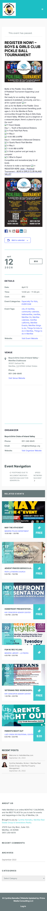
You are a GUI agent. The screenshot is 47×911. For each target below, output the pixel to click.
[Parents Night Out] (23, 715)
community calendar (30, 311)
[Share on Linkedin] (21, 231)
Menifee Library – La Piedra (16, 653)
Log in (23, 906)
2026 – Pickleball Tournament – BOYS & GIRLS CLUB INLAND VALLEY (23, 171)
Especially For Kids (29, 301)
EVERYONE (26, 304)
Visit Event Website (30, 338)
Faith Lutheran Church (15, 572)
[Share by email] (25, 231)
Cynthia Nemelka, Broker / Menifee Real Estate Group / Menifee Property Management (25, 765)
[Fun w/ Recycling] (23, 634)
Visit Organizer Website (32, 450)
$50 (36, 261)
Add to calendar (18, 240)
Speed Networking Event (38, 475)
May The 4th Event (14, 527)
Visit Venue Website (16, 378)
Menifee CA (26, 317)
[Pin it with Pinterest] (17, 231)
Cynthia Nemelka (11, 898)
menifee (36, 314)
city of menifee (28, 309)
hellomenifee (27, 314)
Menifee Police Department (17, 531)
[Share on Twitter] (9, 231)
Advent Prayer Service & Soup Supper (24, 568)
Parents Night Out (14, 731)
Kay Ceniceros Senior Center (18, 612)
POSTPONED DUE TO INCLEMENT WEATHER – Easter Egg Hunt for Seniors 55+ (19, 476)
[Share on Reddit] (13, 231)
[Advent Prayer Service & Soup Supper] (23, 553)
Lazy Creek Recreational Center (19, 734)
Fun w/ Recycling (13, 649)
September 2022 (9, 860)
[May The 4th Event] (23, 512)
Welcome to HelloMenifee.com (21, 755)
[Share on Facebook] (6, 231)
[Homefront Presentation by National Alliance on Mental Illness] (23, 593)
